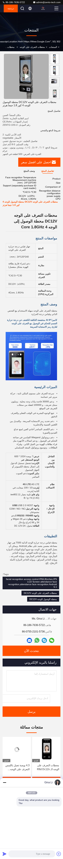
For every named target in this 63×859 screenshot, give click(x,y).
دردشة (11, 8)
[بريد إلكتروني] (29, 640)
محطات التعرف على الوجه (32, 47)
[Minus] (4, 782)
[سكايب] (44, 640)
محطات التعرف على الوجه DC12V (40, 593)
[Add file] (59, 853)
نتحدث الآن (31, 651)
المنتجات (53, 47)
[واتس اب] (37, 640)
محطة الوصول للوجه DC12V (43, 599)
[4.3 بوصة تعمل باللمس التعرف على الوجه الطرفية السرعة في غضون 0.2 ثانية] (23, 749)
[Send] (4, 853)
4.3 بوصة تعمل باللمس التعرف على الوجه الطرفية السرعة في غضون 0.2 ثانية (24, 767)
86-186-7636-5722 (15, 2)
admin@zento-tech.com (48, 2)
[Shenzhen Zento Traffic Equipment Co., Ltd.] (47, 8)
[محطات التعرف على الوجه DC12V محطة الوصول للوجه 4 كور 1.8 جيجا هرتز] (26, 76)
